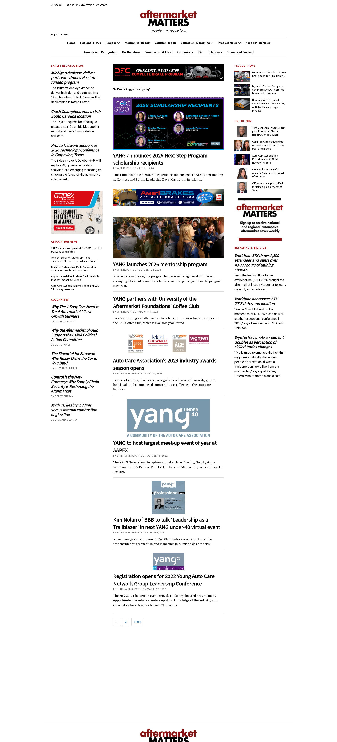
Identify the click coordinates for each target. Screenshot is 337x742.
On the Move (131, 52)
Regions (111, 43)
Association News (258, 43)
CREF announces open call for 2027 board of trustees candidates (76, 249)
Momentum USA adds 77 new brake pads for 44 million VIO (269, 74)
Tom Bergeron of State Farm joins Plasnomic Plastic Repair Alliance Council (74, 259)
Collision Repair (165, 43)
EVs (200, 52)
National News (90, 43)
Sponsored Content (240, 52)
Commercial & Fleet (159, 52)
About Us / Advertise (80, 5)
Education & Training (195, 43)
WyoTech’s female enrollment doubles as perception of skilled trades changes (259, 342)
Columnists (185, 52)
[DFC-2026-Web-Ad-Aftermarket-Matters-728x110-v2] (168, 79)
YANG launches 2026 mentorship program (160, 264)
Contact (101, 5)
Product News (228, 43)
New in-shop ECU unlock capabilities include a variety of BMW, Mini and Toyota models (268, 105)
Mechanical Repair (137, 43)
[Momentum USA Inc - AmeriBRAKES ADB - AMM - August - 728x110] (168, 204)
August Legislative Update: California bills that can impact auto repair (75, 278)
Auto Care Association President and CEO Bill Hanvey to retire (75, 287)
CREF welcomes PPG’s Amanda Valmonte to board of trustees (268, 173)
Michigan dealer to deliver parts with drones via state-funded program (74, 78)
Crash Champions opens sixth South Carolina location (75, 114)
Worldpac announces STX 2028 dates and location (256, 301)
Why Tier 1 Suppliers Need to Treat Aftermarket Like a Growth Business (75, 312)
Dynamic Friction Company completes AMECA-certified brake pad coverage (268, 89)
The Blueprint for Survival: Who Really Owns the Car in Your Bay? (74, 358)
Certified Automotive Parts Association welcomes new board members (74, 268)
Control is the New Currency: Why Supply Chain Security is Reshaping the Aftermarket (75, 384)
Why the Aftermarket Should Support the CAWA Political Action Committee (74, 335)
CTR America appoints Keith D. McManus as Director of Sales (268, 187)
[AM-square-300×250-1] (260, 239)
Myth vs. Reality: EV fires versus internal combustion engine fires (74, 410)
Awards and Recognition (100, 52)
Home (71, 43)
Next (137, 622)
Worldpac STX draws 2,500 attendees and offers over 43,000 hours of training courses (256, 262)
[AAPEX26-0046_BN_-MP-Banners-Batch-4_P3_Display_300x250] (77, 233)
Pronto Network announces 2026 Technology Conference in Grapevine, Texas (75, 150)
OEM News (214, 52)
